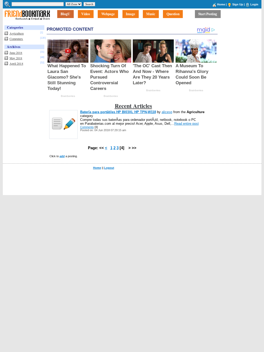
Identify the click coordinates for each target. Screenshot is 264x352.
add (62, 156)
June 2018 (16, 53)
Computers (16, 39)
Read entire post (186, 123)
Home (221, 4)
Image (130, 14)
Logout (109, 167)
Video (85, 14)
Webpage (108, 14)
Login (254, 4)
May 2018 (16, 58)
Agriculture (17, 33)
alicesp (167, 112)
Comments (87, 127)
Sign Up (237, 4)
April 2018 (16, 63)
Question (173, 14)
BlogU (65, 14)
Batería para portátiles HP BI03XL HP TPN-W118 (118, 112)
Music (150, 14)
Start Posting (207, 14)
